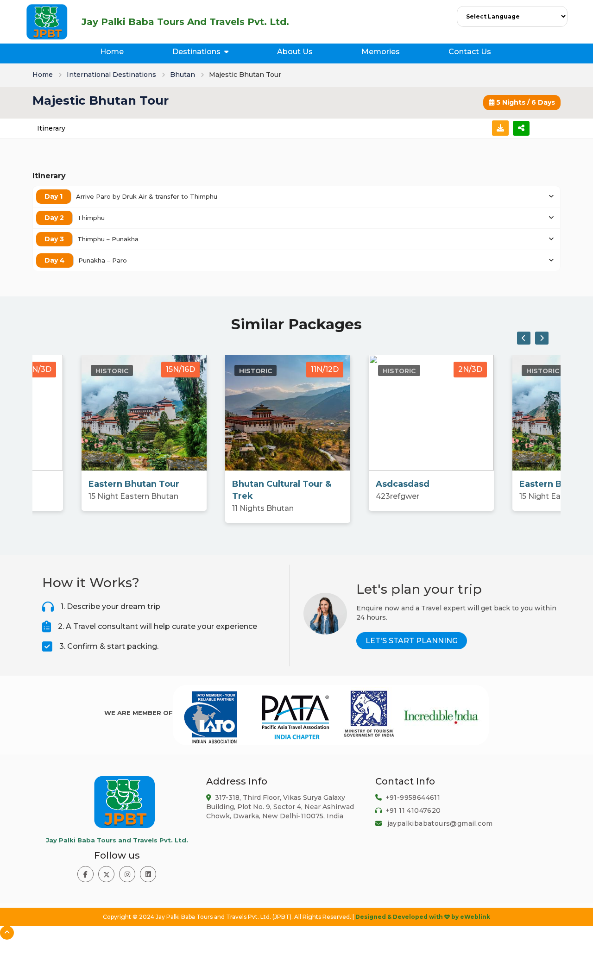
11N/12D (325, 369)
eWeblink (475, 916)
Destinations (196, 51)
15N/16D (180, 369)
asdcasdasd (402, 484)
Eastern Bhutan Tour (133, 484)
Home (112, 51)
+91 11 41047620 (413, 810)
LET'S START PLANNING (412, 640)
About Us (295, 51)
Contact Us (469, 51)
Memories (380, 51)
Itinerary (51, 128)
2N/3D (39, 369)
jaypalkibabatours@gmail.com (440, 823)
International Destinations (111, 74)
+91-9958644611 (413, 797)
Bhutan (182, 74)
